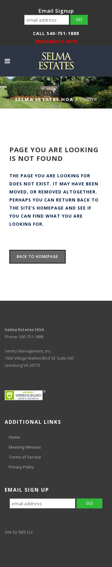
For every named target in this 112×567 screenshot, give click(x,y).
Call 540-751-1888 (56, 33)
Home (14, 437)
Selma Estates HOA (44, 99)
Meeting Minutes (25, 447)
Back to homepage (37, 256)
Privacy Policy (21, 467)
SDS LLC (25, 532)
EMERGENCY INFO (56, 41)
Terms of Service (25, 457)
